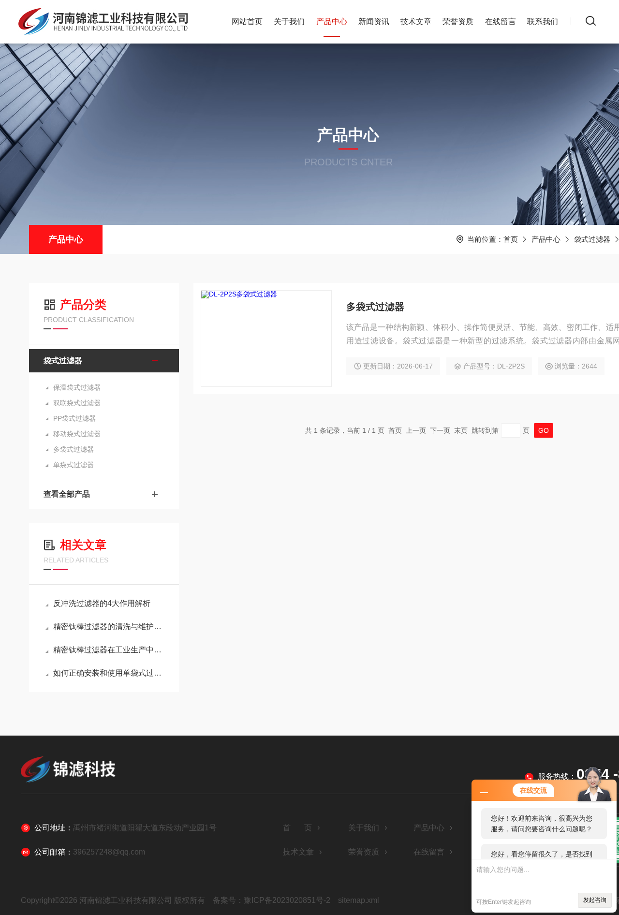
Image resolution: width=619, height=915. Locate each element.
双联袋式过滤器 (77, 403)
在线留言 (500, 21)
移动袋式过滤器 (77, 434)
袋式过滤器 (592, 239)
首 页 (297, 828)
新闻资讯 (373, 21)
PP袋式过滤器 (74, 418)
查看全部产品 (67, 494)
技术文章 (415, 21)
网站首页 (247, 21)
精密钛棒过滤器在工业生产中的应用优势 (108, 650)
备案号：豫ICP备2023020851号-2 (271, 900)
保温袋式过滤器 (77, 387)
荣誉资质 (457, 21)
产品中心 (331, 21)
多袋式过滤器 (73, 449)
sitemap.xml (358, 900)
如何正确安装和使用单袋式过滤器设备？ (108, 673)
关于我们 (289, 21)
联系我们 (542, 21)
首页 (510, 239)
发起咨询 (594, 900)
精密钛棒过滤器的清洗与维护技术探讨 (108, 626)
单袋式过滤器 (73, 465)
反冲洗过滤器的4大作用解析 (101, 603)
